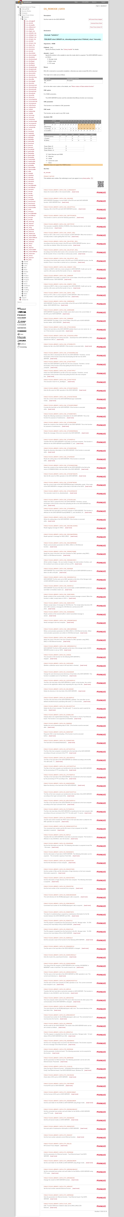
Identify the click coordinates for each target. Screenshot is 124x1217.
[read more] (61, 192)
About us (94, 2)
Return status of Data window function (82, 86)
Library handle (68, 49)
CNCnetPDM (85, 2)
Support (103, 2)
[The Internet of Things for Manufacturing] (24, 2)
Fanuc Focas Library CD (96, 27)
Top (101, 178)
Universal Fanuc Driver (96, 23)
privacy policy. (86, 178)
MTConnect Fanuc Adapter (95, 19)
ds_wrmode (47, 172)
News (76, 2)
